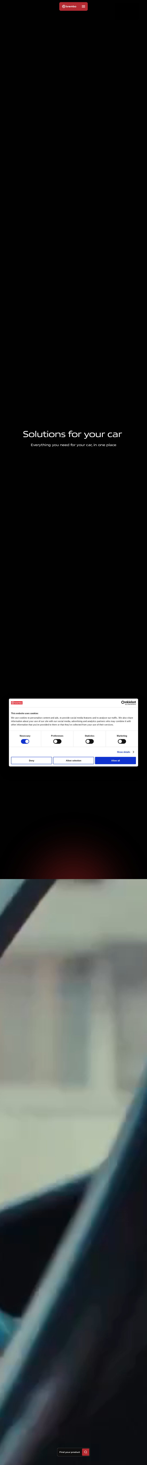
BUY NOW (127, 4)
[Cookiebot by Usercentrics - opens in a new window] (123, 703)
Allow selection (73, 760)
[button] (83, 6)
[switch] (57, 741)
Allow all (115, 760)
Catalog (120, 15)
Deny (31, 760)
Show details (123, 752)
